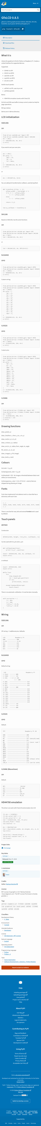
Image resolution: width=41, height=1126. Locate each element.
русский (14, 1114)
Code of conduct (20, 1058)
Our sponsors (20, 1022)
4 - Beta (6, 919)
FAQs (20, 1002)
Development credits (19, 1043)
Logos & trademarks (20, 1020)
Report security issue (20, 1056)
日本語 (25, 1111)
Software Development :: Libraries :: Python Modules (20, 962)
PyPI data (5, 856)
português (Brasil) (33, 1111)
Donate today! (20, 1082)
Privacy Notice (19, 1061)
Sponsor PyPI (21, 1040)
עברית (19, 1114)
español (14, 1111)
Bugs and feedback (20, 1033)
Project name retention (20, 1000)
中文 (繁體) (35, 1113)
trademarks (10, 1087)
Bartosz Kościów (11, 884)
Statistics (20, 1018)
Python (6, 952)
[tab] (20, 37)
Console (6, 925)
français (20, 1111)
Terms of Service (20, 1053)
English (6, 941)
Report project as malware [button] (20, 967)
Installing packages (20, 992)
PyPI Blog (20, 1013)
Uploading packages (20, 995)
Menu (34, 3)
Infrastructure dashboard (19, 1015)
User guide (19, 997)
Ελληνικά (15, 1113)
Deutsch (21, 1113)
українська (9, 1113)
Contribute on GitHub (19, 1036)
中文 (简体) (28, 1113)
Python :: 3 (7, 954)
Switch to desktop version (20, 1101)
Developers (7, 930)
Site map (20, 1092)
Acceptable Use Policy (19, 1063)
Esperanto (24, 1114)
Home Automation (9, 960)
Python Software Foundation (25, 1087)
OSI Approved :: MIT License (12, 936)
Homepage (7, 848)
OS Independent (9, 947)
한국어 (30, 1114)
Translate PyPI (19, 1038)
